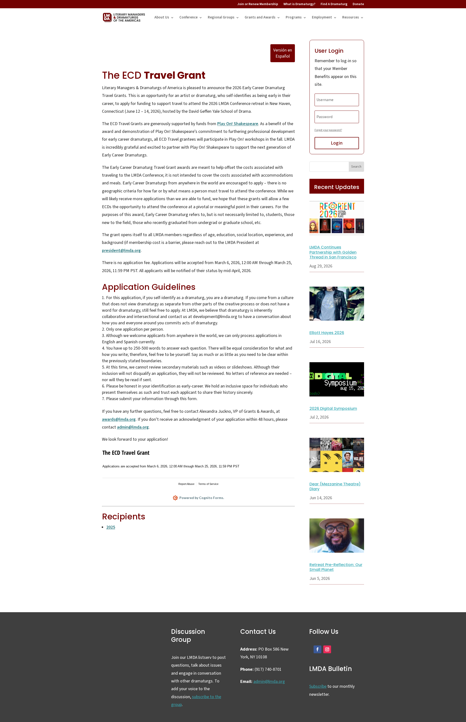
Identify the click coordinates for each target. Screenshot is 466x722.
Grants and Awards (260, 17)
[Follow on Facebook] (317, 649)
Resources (350, 17)
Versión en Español (282, 53)
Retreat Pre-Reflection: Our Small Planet (335, 567)
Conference (188, 17)
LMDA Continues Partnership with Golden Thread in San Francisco (333, 252)
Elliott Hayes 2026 (326, 332)
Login (336, 143)
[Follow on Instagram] (327, 649)
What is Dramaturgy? (299, 4)
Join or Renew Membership (257, 4)
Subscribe (317, 686)
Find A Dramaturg (334, 4)
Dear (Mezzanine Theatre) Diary (335, 486)
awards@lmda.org (119, 419)
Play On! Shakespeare (237, 124)
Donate (358, 4)
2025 (110, 527)
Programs (294, 17)
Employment (322, 17)
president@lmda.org (121, 251)
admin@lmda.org (133, 427)
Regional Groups (221, 17)
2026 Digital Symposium (333, 408)
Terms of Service (208, 483)
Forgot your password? (328, 130)
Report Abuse (186, 483)
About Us (161, 17)
